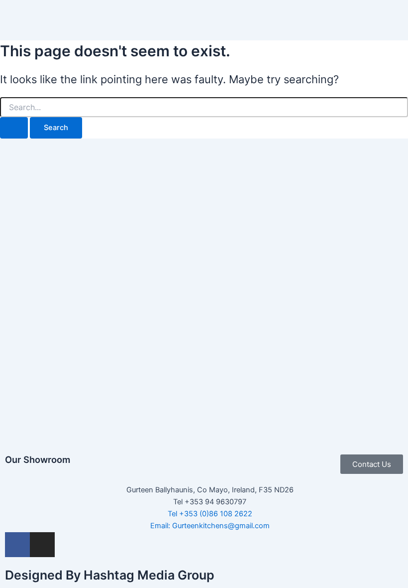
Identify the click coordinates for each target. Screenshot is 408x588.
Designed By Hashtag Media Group (109, 575)
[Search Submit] (14, 128)
